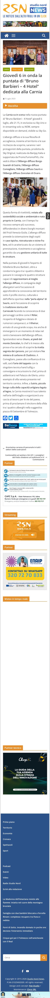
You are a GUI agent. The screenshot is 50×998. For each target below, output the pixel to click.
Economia (7, 833)
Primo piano (17, 69)
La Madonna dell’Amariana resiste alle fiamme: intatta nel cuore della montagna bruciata (22, 902)
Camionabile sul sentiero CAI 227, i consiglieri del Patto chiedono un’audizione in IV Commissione (24, 457)
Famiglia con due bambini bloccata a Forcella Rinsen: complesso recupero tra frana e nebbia (24, 916)
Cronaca (7, 839)
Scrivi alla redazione (12, 889)
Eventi (6, 872)
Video (5, 877)
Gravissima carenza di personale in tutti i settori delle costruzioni (23, 448)
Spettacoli (7, 845)
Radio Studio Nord (12, 883)
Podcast (7, 866)
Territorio (29, 69)
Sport (5, 850)
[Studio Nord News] (6, 35)
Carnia (6, 69)
